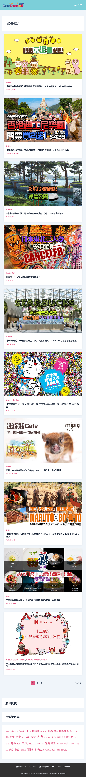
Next (78, 683)
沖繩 (47, 743)
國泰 (33, 736)
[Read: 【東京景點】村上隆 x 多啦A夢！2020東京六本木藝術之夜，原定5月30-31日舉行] (43, 374)
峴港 (49, 737)
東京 (25, 743)
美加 (6, 750)
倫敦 (7, 737)
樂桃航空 (32, 744)
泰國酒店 (44, 660)
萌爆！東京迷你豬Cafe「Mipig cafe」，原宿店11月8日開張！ (34, 470)
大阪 (40, 737)
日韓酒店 (22, 660)
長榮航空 (23, 750)
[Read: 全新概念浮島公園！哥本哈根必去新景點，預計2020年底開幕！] (43, 184)
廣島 (59, 737)
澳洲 (58, 744)
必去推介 (9, 82)
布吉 (53, 736)
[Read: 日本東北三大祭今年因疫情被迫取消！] (43, 247)
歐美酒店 (37, 660)
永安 (43, 744)
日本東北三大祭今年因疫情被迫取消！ (23, 277)
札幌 (18, 744)
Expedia (22, 731)
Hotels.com (43, 731)
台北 (18, 736)
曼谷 (13, 743)
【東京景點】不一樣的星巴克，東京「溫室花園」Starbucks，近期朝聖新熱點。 (42, 340)
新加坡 (69, 737)
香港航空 (39, 749)
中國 (75, 731)
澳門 (61, 744)
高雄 (58, 750)
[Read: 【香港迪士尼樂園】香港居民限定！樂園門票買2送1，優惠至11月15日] (43, 120)
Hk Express (32, 730)
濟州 (66, 743)
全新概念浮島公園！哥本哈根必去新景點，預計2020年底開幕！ (35, 213)
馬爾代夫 (48, 750)
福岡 (77, 743)
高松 (54, 750)
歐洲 (39, 744)
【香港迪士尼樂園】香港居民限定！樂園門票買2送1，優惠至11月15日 (37, 150)
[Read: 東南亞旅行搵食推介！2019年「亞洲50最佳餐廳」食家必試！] (43, 570)
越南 (11, 749)
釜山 (17, 749)
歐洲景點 (9, 209)
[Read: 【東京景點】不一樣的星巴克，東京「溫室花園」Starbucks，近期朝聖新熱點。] (43, 311)
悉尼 (63, 737)
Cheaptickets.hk (11, 731)
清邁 (53, 743)
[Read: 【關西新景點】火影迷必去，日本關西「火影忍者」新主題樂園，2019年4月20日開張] (43, 504)
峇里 (45, 737)
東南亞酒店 (29, 660)
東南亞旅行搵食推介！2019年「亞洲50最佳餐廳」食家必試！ (34, 600)
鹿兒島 (64, 750)
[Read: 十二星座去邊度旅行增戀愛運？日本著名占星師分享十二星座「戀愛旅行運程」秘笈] (43, 634)
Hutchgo (53, 730)
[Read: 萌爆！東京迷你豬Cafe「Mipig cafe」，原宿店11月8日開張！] (43, 440)
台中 (12, 736)
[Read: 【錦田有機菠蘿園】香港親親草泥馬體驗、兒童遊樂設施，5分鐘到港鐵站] (43, 56)
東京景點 (9, 337)
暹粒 (7, 743)
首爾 (30, 749)
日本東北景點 (10, 273)
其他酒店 (9, 660)
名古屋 (26, 736)
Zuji (71, 731)
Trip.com (64, 730)
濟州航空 (71, 744)
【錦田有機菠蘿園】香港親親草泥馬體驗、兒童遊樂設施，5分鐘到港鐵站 (39, 86)
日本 (75, 737)
